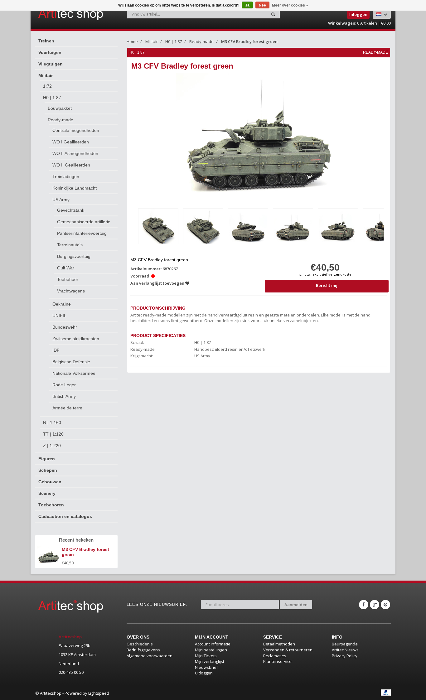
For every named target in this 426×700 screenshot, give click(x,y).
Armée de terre (67, 407)
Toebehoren (51, 504)
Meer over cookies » (290, 5)
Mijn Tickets (206, 656)
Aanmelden (295, 604)
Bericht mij (326, 285)
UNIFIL (59, 315)
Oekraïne (61, 304)
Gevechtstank (70, 210)
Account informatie (212, 644)
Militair (45, 75)
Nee (262, 5)
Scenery (47, 493)
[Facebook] (363, 604)
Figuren (46, 458)
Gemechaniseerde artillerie (83, 221)
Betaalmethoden (279, 644)
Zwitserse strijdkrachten (75, 338)
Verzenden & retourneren (287, 650)
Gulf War (65, 267)
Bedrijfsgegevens (143, 650)
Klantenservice (277, 661)
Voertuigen (49, 52)
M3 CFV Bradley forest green (249, 41)
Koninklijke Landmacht (74, 188)
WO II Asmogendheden (75, 153)
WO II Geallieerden (71, 164)
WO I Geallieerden (70, 141)
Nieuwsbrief (206, 667)
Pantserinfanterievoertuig (82, 233)
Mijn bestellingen (211, 650)
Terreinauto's (70, 244)
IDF (56, 350)
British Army (64, 396)
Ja (247, 5)
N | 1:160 (52, 422)
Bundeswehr (64, 327)
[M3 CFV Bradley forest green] (158, 227)
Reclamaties (274, 656)
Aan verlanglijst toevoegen (157, 283)
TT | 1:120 (53, 434)
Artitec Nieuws (345, 650)
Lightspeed (98, 693)
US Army (61, 199)
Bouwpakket (60, 108)
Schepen (47, 470)
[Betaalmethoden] (386, 692)
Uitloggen (204, 673)
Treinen (46, 40)
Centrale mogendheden (75, 130)
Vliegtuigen (50, 63)
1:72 (47, 86)
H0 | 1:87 (52, 97)
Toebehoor (67, 279)
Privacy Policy (344, 656)
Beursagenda (345, 644)
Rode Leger (64, 384)
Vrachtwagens (71, 290)
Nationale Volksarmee (73, 373)
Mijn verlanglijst (209, 661)
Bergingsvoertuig (73, 256)
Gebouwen (49, 481)
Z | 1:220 (52, 445)
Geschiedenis (140, 644)
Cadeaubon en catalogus (65, 516)
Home (132, 41)
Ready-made (60, 119)
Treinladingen (65, 176)
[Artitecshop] (57, 13)
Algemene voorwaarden (149, 656)
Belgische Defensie (71, 361)
